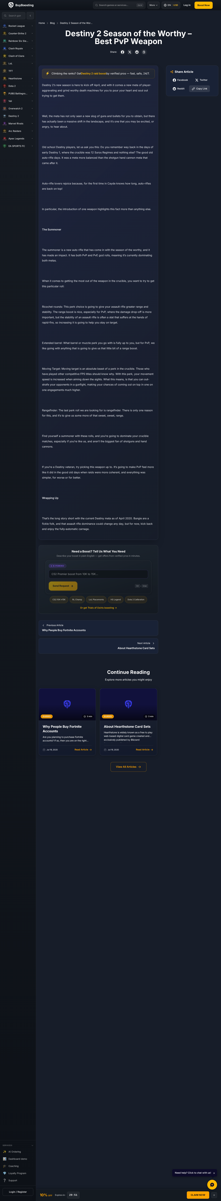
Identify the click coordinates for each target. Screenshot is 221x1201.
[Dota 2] (32, 86)
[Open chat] (212, 1185)
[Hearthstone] (32, 78)
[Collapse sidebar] (30, 15)
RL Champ (77, 599)
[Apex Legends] (32, 138)
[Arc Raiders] (32, 131)
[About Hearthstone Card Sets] (128, 721)
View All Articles (126, 766)
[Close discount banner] (214, 1195)
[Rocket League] (32, 26)
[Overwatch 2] (32, 108)
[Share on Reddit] (137, 52)
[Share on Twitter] (130, 52)
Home (42, 23)
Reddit (181, 88)
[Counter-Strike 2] (32, 33)
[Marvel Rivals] (32, 123)
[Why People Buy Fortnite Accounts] (67, 721)
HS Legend (116, 599)
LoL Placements (96, 599)
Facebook (182, 80)
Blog (52, 23)
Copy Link (201, 88)
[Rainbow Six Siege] (32, 41)
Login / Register (18, 1192)
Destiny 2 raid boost (93, 73)
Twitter (203, 80)
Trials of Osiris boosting (98, 607)
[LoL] (32, 63)
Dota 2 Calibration (136, 599)
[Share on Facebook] (122, 52)
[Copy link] (144, 52)
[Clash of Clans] (32, 56)
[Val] (32, 101)
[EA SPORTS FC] (32, 146)
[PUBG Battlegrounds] (32, 93)
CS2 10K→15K (59, 599)
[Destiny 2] (32, 116)
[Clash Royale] (32, 48)
